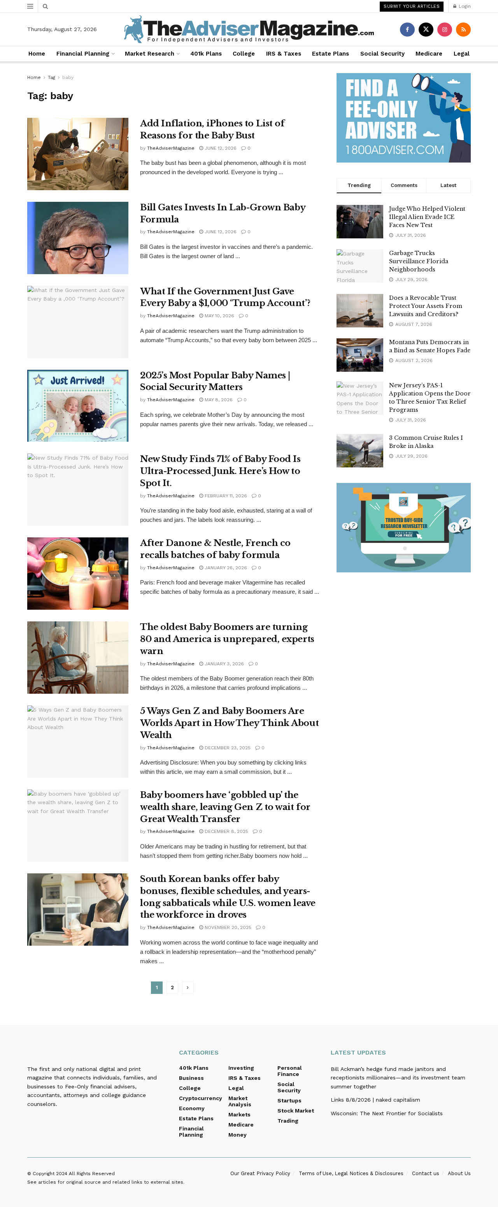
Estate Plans (330, 53)
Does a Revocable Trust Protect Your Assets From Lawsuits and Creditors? (425, 306)
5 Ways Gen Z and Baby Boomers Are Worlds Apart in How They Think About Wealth (229, 723)
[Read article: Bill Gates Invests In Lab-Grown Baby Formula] (77, 238)
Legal (462, 53)
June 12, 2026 (220, 148)
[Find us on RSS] (463, 30)
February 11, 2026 (225, 496)
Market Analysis (239, 1101)
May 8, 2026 (218, 399)
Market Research (149, 53)
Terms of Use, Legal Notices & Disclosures (351, 1173)
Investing (241, 1068)
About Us (459, 1173)
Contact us (425, 1173)
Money (237, 1135)
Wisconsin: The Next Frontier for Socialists (387, 1113)
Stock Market (295, 1110)
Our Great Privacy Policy (260, 1173)
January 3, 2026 (223, 663)
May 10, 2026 (218, 315)
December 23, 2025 (227, 747)
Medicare (429, 53)
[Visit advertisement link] (404, 118)
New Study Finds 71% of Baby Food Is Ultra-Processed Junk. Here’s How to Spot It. (220, 471)
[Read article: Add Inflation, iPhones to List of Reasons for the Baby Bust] (77, 154)
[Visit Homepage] (249, 29)
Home (36, 53)
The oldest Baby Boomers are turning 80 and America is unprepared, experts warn (227, 639)
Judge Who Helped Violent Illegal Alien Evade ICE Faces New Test (427, 217)
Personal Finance (289, 1071)
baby (68, 77)
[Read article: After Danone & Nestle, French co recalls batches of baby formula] (77, 573)
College (244, 53)
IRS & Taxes (283, 53)
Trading (287, 1121)
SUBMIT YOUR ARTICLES (412, 6)
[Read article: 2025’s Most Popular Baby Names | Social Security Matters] (77, 406)
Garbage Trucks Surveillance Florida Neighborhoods (418, 261)
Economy (192, 1108)
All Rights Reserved (92, 1173)
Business (191, 1078)
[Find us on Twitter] (426, 30)
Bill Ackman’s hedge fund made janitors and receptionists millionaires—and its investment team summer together (398, 1078)
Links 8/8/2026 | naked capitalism (375, 1100)
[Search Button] (45, 6)
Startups (289, 1100)
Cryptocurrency (200, 1098)
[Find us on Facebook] (407, 30)
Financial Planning (82, 53)
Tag (51, 77)
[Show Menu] (30, 6)
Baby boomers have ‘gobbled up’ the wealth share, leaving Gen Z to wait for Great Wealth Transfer (225, 807)
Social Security (382, 53)
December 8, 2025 (225, 831)
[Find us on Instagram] (444, 30)
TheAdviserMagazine (171, 148)
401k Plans (206, 53)
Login (464, 6)
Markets (239, 1114)
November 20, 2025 (227, 927)
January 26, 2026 (225, 567)
